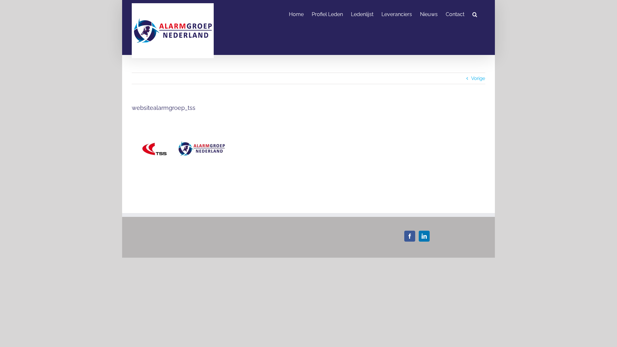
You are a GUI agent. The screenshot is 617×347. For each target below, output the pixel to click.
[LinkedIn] (424, 236)
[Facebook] (409, 236)
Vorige (478, 78)
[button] (474, 14)
